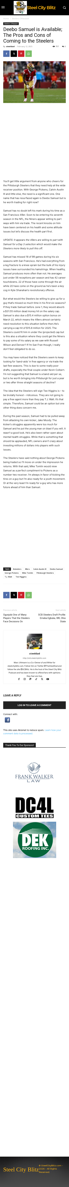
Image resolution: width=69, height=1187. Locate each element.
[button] (7, 721)
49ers (27, 569)
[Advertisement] (34, 528)
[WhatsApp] (28, 53)
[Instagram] (26, 679)
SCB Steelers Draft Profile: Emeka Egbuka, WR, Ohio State (52, 618)
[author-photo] (34, 649)
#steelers (17, 569)
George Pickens (12, 573)
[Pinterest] (21, 53)
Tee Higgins (21, 577)
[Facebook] (6, 53)
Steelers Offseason (20, 18)
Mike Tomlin (27, 573)
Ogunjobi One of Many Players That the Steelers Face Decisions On (16, 618)
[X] (14, 53)
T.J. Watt (8, 577)
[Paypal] (32, 679)
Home (6, 18)
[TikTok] (38, 679)
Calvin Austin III (39, 569)
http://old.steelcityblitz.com (34, 658)
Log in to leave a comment (34, 705)
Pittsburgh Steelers (45, 573)
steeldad (10, 46)
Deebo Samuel (56, 569)
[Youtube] (49, 679)
